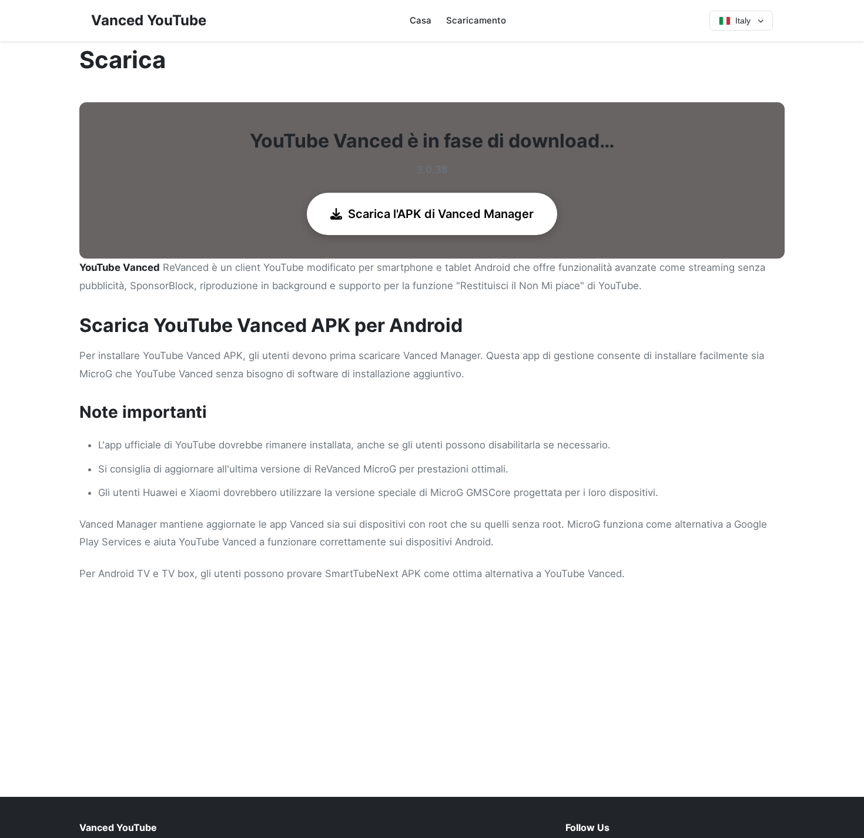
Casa (420, 20)
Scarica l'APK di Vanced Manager (441, 214)
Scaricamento (476, 20)
